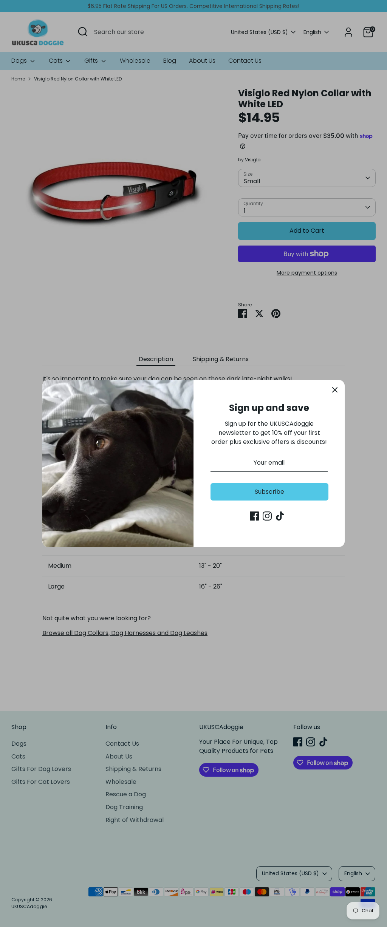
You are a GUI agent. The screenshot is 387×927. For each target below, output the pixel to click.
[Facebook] (254, 516)
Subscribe (269, 491)
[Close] (335, 390)
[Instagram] (267, 516)
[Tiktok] (280, 516)
